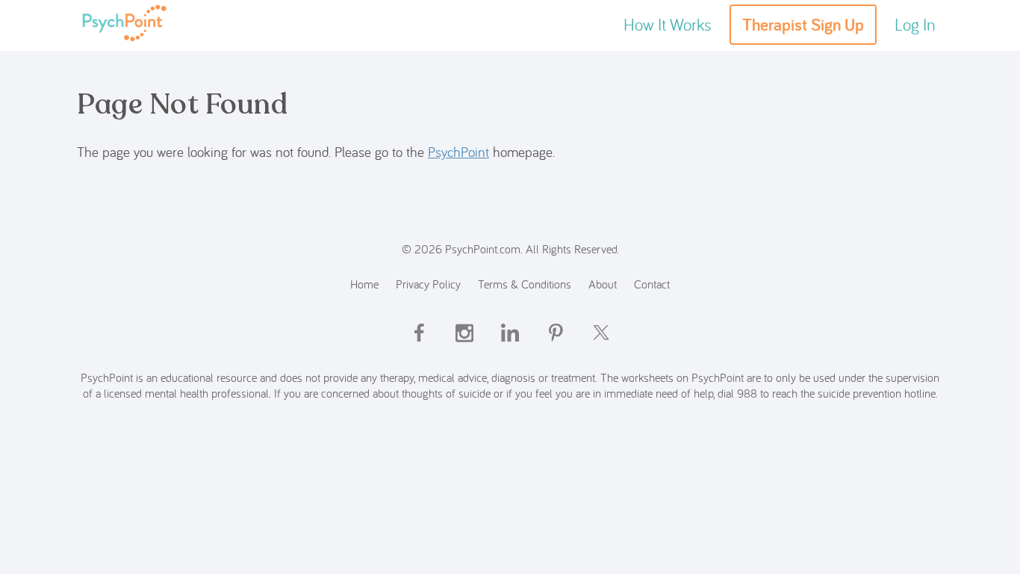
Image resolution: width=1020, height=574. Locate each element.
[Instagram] (464, 346)
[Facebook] (419, 346)
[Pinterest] (555, 346)
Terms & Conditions (524, 283)
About (602, 283)
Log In (915, 24)
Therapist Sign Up (803, 24)
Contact (652, 283)
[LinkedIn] (510, 346)
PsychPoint (458, 152)
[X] (601, 346)
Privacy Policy (428, 283)
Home (364, 283)
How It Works (667, 24)
